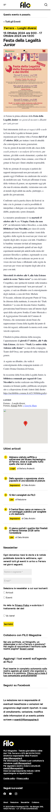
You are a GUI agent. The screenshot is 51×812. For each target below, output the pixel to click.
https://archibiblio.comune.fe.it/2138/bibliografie (24, 393)
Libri (11, 500)
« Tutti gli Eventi (11, 21)
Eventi (8, 597)
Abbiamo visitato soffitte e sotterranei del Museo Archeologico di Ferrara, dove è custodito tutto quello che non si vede (27, 460)
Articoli (9, 592)
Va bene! (10, 615)
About (5, 802)
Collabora (35, 802)
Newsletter (25, 802)
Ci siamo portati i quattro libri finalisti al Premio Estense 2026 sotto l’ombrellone (28, 530)
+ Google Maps (30, 405)
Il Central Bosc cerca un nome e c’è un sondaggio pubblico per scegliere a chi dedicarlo (27, 511)
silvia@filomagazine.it (12, 758)
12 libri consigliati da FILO (22, 495)
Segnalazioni (15, 485)
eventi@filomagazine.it (26, 719)
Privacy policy (23, 778)
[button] (4, 5)
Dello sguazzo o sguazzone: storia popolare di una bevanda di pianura (27, 479)
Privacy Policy (22, 605)
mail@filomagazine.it (22, 763)
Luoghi (12, 469)
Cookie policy (9, 778)
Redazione (14, 802)
